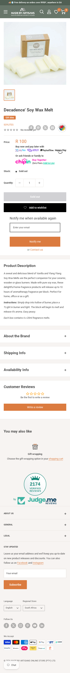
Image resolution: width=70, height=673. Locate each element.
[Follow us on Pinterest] (27, 625)
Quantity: (8, 182)
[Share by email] (52, 127)
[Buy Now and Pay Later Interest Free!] (40, 151)
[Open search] (42, 12)
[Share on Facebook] (31, 127)
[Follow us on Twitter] (13, 625)
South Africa (30, 608)
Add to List (49, 163)
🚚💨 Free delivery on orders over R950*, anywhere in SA (35, 2)
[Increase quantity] (39, 183)
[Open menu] (5, 11)
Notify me (35, 241)
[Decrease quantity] (20, 183)
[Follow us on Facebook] (6, 625)
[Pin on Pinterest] (38, 127)
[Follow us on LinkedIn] (41, 625)
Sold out (35, 196)
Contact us (36, 249)
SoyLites (8, 124)
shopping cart (56, 458)
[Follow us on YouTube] (34, 625)
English (9, 608)
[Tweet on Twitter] (45, 127)
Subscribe (15, 584)
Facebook (22, 562)
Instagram (38, 562)
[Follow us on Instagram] (20, 625)
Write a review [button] (35, 407)
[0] (56, 11)
